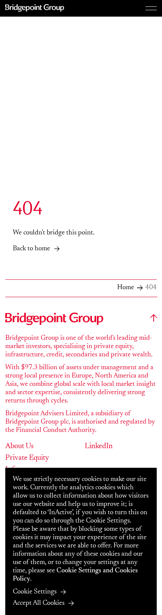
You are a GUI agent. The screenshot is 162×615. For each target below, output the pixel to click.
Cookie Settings (35, 592)
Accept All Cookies (38, 603)
